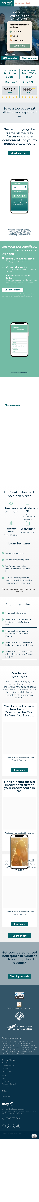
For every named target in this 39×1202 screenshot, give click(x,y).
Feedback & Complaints (10, 1084)
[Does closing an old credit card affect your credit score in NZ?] (19, 813)
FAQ (3, 1078)
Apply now (19, 3)
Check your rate (29, 58)
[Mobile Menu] (36, 3)
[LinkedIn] (13, 1126)
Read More (19, 770)
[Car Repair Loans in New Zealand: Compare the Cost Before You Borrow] (19, 738)
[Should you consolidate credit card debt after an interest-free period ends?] (19, 892)
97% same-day (10, 58)
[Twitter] (9, 1126)
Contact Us (5, 1081)
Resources (5, 1087)
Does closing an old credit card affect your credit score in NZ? (19, 786)
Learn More (19, 935)
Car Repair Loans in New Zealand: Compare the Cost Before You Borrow (19, 710)
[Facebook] (4, 1126)
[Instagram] (18, 1126)
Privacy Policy (6, 1096)
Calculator (5, 1068)
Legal (3, 1094)
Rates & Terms (6, 1071)
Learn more (19, 46)
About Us (5, 1063)
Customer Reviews (8, 1065)
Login (28, 3)
